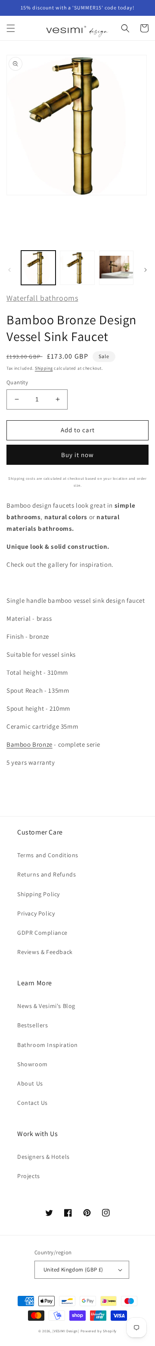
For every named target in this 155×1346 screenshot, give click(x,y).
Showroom (32, 1064)
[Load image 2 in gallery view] (77, 268)
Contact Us (32, 1103)
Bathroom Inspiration (47, 1045)
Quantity (17, 382)
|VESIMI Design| (66, 1330)
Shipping (44, 368)
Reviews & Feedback (45, 952)
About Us (30, 1083)
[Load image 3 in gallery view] (116, 268)
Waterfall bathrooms (42, 298)
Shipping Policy (38, 894)
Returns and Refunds (46, 874)
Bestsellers (32, 1025)
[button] (10, 28)
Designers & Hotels (43, 1157)
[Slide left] (9, 269)
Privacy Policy (36, 913)
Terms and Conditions (47, 855)
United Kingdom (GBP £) (73, 1269)
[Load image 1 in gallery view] (38, 268)
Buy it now (77, 455)
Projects (28, 1176)
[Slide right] (145, 269)
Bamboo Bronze (29, 744)
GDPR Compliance (42, 932)
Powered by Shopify (99, 1330)
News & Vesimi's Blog (46, 1006)
